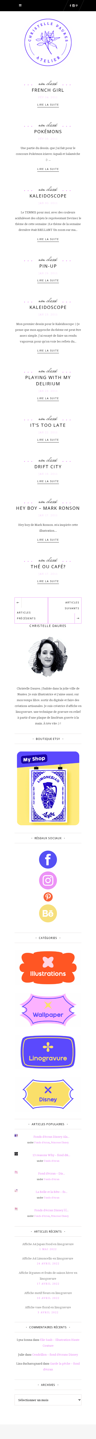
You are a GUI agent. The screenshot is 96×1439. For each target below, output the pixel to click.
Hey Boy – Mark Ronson (48, 508)
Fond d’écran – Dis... (51, 1173)
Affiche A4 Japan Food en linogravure (48, 1244)
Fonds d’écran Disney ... (51, 1210)
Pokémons (48, 131)
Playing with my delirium (48, 380)
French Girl (48, 90)
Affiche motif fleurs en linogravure (48, 1293)
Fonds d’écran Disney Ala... (51, 1137)
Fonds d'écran (42, 1142)
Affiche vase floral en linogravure (48, 1307)
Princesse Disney (60, 1142)
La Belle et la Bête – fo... (51, 1192)
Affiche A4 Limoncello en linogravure (48, 1258)
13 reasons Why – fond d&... (51, 1155)
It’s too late (48, 425)
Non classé (48, 83)
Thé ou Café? (48, 566)
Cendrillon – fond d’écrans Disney (55, 1354)
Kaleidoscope (48, 196)
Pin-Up (48, 266)
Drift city (48, 467)
